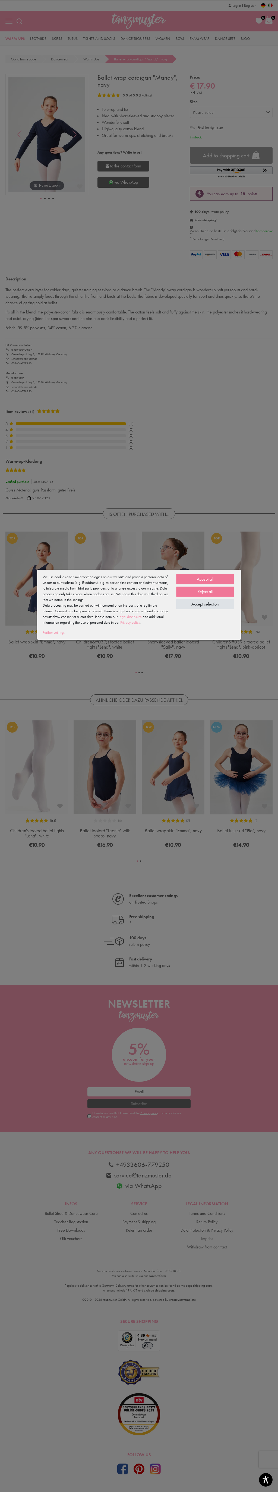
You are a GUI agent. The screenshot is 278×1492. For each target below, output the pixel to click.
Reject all (205, 591)
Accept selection (205, 604)
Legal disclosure (130, 616)
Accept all (205, 579)
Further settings (54, 632)
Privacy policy (130, 622)
